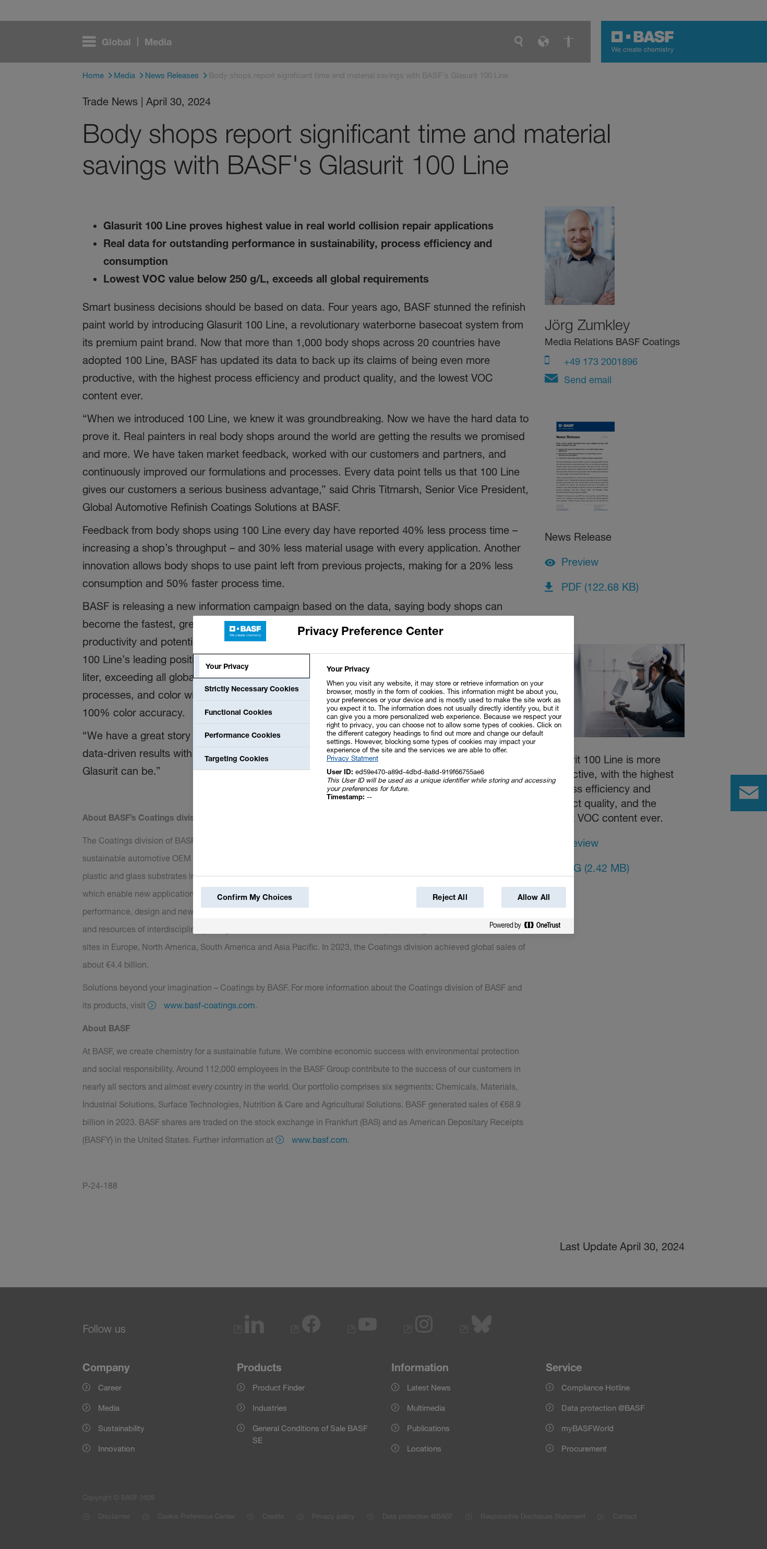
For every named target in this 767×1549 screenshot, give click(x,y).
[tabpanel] (445, 738)
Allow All (534, 897)
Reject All (450, 897)
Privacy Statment (352, 758)
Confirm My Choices (255, 897)
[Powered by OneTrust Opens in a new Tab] (529, 925)
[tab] (251, 666)
